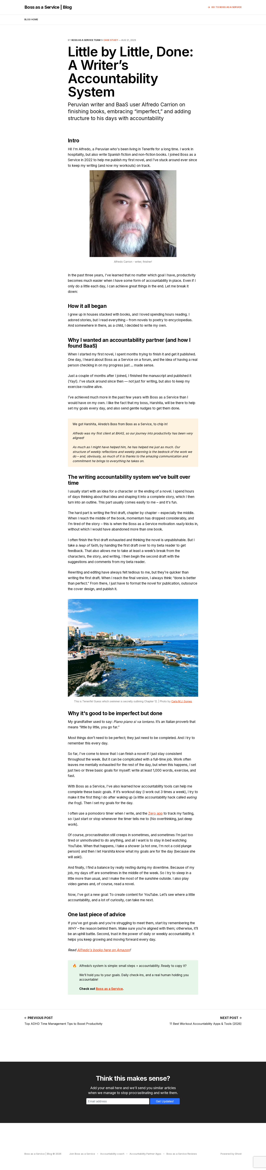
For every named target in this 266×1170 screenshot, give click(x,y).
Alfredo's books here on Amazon (103, 950)
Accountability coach (112, 1153)
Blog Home (31, 19)
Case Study (111, 40)
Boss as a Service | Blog (48, 7)
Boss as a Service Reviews (181, 1153)
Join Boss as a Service (82, 1153)
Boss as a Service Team (85, 40)
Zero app (155, 813)
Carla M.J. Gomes (181, 701)
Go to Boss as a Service (226, 7)
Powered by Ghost (231, 1153)
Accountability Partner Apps (145, 1153)
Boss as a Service (109, 989)
